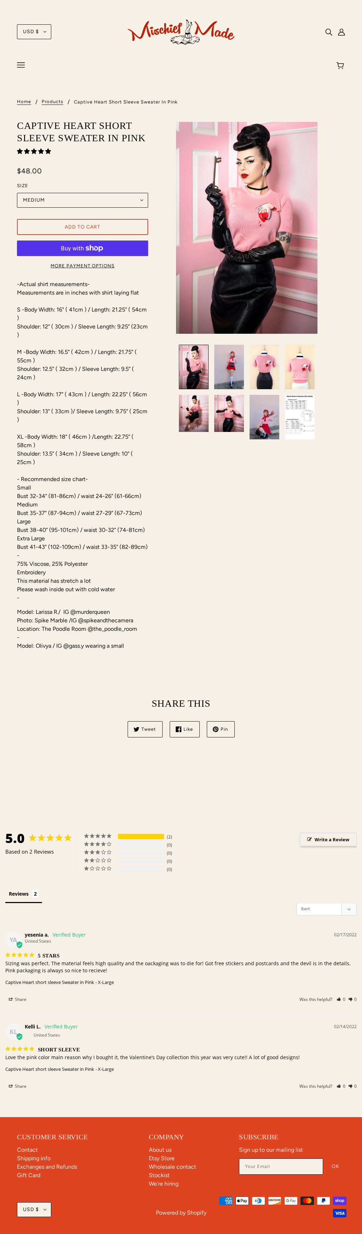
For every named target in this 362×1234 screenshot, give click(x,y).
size (22, 185)
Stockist (159, 1175)
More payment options (83, 265)
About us (160, 1149)
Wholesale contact (172, 1166)
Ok (335, 1166)
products (52, 101)
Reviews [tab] (19, 893)
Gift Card (28, 1175)
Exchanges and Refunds (47, 1166)
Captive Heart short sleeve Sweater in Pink (49, 982)
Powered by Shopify (181, 1212)
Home (24, 101)
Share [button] (20, 999)
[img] (328, 32)
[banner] (181, 31)
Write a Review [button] (332, 839)
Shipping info (34, 1158)
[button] (34, 151)
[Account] (341, 32)
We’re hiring (164, 1183)
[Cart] (341, 66)
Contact (27, 1149)
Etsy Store (162, 1158)
